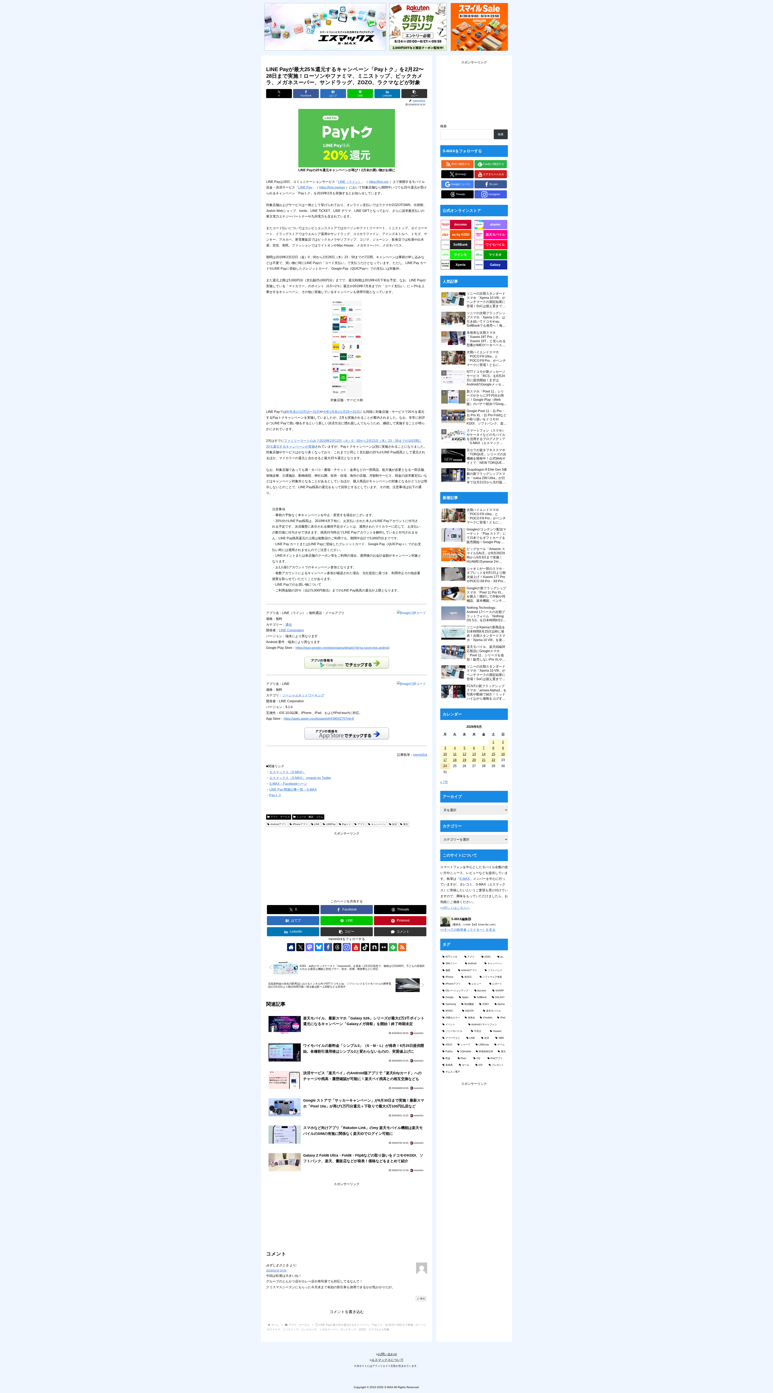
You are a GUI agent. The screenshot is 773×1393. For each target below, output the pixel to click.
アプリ (361, 824)
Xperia (460, 264)
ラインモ (460, 254)
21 (484, 760)
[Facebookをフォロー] (328, 947)
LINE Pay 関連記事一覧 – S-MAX (293, 789)
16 (503, 754)
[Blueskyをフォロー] (319, 947)
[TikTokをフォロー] (365, 947)
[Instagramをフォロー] (347, 947)
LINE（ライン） (350, 181)
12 (464, 754)
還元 (405, 824)
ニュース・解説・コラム (310, 816)
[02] (347, 348)
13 (474, 754)
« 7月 (444, 782)
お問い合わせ (387, 1354)
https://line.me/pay (332, 187)
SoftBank (460, 244)
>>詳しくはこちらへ (455, 907)
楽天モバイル (495, 234)
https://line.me (379, 181)
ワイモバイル (495, 244)
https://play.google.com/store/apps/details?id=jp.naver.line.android (342, 647)
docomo (460, 224)
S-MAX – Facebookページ (288, 783)
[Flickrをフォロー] (384, 947)
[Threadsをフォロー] (337, 947)
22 (493, 760)
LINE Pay (305, 187)
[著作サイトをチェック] (291, 947)
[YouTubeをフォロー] (356, 947)
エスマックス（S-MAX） (287, 772)
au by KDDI (460, 234)
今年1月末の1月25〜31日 (341, 411)
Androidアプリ (278, 824)
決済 (394, 824)
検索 (443, 126)
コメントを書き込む (347, 1312)
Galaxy (495, 264)
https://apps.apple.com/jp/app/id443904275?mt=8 (319, 718)
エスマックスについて (387, 1360)
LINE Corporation (291, 630)
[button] (414, 93)
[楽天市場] (417, 26)
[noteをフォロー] (374, 947)
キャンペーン (378, 824)
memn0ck (420, 754)
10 (445, 754)
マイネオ (495, 254)
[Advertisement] (346, 864)
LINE (316, 824)
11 (455, 754)
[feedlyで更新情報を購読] (393, 947)
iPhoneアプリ (300, 824)
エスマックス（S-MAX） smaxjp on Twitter (300, 778)
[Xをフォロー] (300, 947)
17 (445, 760)
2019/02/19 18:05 (276, 1270)
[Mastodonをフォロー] (310, 947)
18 (455, 760)
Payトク (275, 795)
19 (464, 760)
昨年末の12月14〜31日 (303, 411)
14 (484, 754)
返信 (422, 1298)
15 (493, 754)
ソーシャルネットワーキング (303, 695)
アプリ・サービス (280, 816)
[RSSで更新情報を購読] (402, 947)
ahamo (495, 224)
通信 (288, 624)
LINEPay (331, 824)
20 (474, 760)
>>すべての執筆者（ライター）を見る (467, 929)
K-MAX (465, 878)
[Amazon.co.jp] (479, 26)
